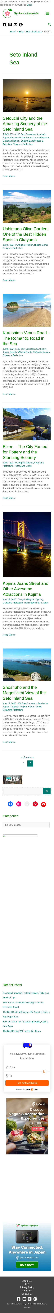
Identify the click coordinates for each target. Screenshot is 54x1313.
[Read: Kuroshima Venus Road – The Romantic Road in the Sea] (27, 310)
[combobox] (27, 1067)
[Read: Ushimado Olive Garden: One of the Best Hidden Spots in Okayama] (27, 206)
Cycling (39, 599)
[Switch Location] (44, 1071)
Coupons (27, 1290)
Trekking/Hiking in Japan (36, 602)
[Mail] (27, 803)
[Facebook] (5, 25)
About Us (27, 1281)
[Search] (47, 791)
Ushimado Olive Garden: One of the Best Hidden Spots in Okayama (26, 234)
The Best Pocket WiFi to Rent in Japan (22, 1031)
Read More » (9, 176)
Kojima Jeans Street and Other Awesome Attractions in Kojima (25, 589)
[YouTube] (15, 25)
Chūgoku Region (11, 141)
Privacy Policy (27, 1287)
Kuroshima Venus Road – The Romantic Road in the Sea (26, 338)
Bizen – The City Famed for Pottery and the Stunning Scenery (25, 452)
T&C (27, 1284)
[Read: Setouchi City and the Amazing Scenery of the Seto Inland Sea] (27, 95)
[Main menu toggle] (47, 13)
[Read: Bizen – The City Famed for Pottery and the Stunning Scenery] (27, 424)
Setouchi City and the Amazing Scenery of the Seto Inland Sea (25, 123)
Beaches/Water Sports (21, 137)
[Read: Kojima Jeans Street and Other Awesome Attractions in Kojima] (27, 544)
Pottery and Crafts (23, 466)
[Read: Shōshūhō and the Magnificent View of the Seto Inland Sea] (27, 664)
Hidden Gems (41, 245)
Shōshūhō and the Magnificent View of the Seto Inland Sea (24, 693)
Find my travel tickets (27, 1083)
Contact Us (27, 1294)
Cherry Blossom (41, 137)
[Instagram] (10, 25)
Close (29, 5)
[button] (49, 24)
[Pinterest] (21, 25)
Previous (27, 757)
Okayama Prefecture (23, 144)
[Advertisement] (27, 1188)
